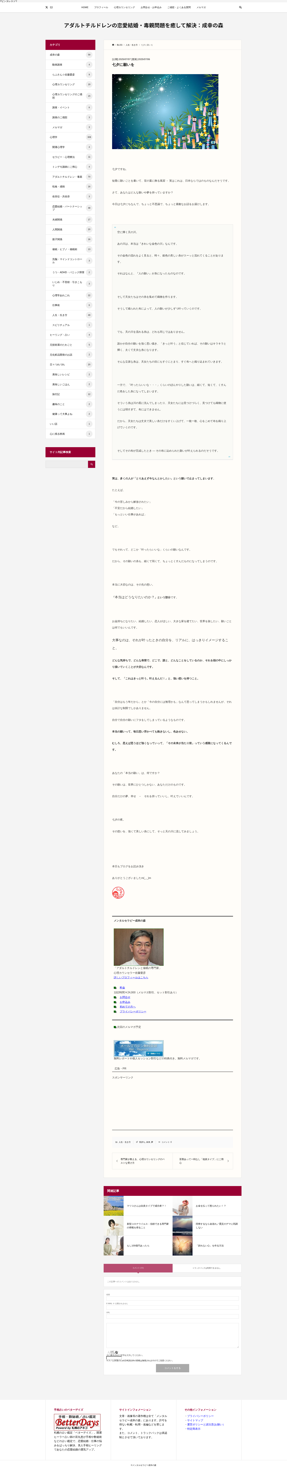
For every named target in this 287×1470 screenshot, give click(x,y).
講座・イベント (71, 107)
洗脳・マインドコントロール (71, 261)
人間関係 (71, 229)
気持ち (142, 1142)
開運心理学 (71, 147)
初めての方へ (128, 1006)
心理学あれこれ (71, 295)
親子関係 (71, 239)
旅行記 (71, 394)
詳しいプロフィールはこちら (131, 977)
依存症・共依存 (71, 196)
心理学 (70, 137)
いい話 (70, 423)
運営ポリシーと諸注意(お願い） (206, 1424)
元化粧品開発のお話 (70, 354)
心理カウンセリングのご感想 (71, 96)
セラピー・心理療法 (71, 157)
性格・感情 (71, 186)
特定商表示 (193, 1428)
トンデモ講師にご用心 (71, 166)
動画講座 (71, 64)
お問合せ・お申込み (151, 7)
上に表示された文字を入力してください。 (125, 1355)
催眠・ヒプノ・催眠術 (71, 249)
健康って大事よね (71, 413)
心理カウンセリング (124, 7)
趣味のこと (71, 404)
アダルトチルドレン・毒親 (71, 176)
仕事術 (71, 305)
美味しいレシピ (71, 374)
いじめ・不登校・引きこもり (71, 284)
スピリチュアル (71, 325)
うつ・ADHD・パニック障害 (71, 272)
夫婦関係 (71, 219)
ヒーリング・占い (70, 334)
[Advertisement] (172, 1104)
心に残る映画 (70, 433)
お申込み (125, 1002)
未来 (148, 1142)
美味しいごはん (71, 384)
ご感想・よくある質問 (179, 7)
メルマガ (201, 7)
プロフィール (101, 7)
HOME (84, 7)
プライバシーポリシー (133, 1011)
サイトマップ (195, 1420)
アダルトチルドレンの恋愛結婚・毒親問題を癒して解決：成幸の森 (143, 25)
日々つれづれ (70, 364)
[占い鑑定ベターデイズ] (78, 1422)
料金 (122, 987)
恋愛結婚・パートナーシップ (71, 208)
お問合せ (125, 997)
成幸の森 (70, 54)
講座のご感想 (71, 117)
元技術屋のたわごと (70, 344)
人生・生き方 (125, 1142)
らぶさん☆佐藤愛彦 (71, 74)
